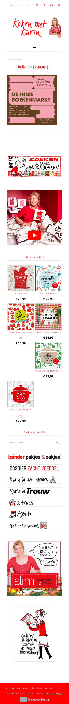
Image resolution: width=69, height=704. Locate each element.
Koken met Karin (34, 28)
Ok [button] (23, 699)
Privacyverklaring (39, 699)
